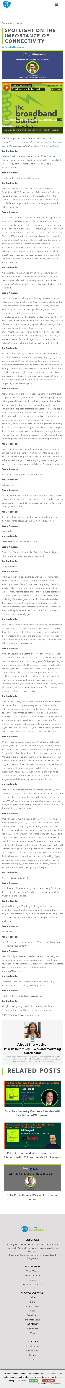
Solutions (32, 1240)
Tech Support (32, 1351)
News (32, 1311)
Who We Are (32, 1271)
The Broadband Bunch (15, 130)
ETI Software (52, 146)
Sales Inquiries (32, 1346)
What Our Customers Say (32, 1285)
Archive (32, 1324)
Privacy (32, 1355)
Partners (32, 1280)
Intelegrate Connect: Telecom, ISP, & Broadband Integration (32, 1256)
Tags (32, 1333)
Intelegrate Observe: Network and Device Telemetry (32, 1245)
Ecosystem (32, 1266)
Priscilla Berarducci (14, 47)
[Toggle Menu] (56, 4)
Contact (32, 1341)
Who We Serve (32, 1276)
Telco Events (33, 1315)
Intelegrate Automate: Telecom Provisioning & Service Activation (32, 1250)
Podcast (32, 1297)
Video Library (32, 1306)
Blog (32, 1302)
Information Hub (32, 1320)
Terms (32, 1360)
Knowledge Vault (32, 1293)
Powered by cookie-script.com (48, 1384)
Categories (32, 1329)
